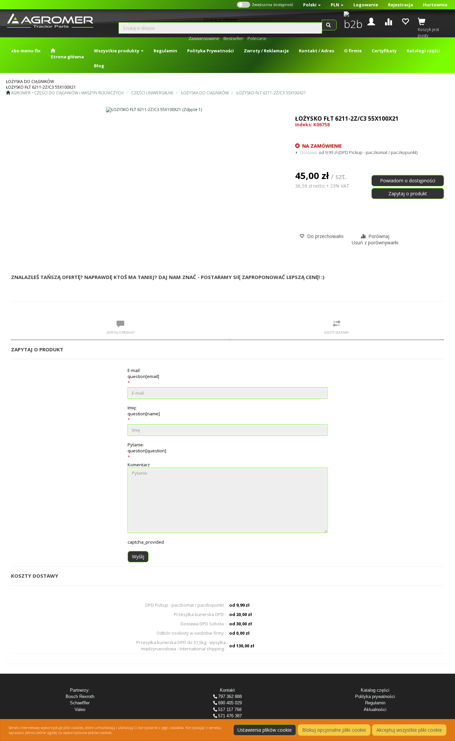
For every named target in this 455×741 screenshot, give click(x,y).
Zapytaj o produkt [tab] (120, 332)
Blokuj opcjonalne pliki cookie (334, 730)
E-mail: (143, 373)
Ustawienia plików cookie (264, 730)
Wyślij (138, 556)
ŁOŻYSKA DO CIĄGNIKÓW (205, 93)
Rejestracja (400, 5)
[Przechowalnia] (405, 20)
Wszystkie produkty (117, 51)
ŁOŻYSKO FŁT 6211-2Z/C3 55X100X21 (271, 93)
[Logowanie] (371, 20)
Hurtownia (435, 5)
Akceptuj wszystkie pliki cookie (409, 730)
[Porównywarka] (388, 20)
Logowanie (365, 5)
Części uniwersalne (152, 93)
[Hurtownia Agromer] (351, 21)
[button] (312, 4)
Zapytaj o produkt (407, 193)
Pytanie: (147, 448)
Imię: (144, 411)
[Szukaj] (329, 25)
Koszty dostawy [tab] (336, 332)
